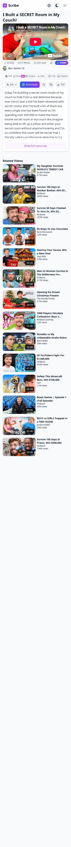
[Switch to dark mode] (57, 5)
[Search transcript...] (44, 85)
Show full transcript (35, 145)
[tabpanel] (35, 115)
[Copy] (51, 85)
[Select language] (49, 5)
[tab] (8, 76)
